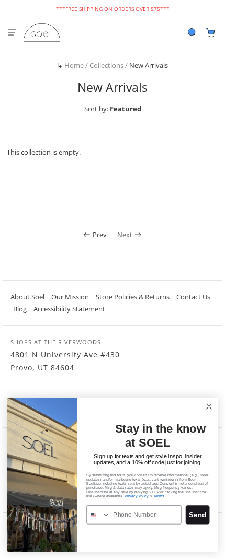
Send (197, 515)
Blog (20, 308)
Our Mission (70, 296)
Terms (158, 496)
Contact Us (193, 296)
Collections (106, 65)
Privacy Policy (137, 496)
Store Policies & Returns (133, 296)
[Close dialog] (209, 406)
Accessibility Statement (69, 308)
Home (74, 65)
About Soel (27, 296)
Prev (100, 234)
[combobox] (98, 515)
